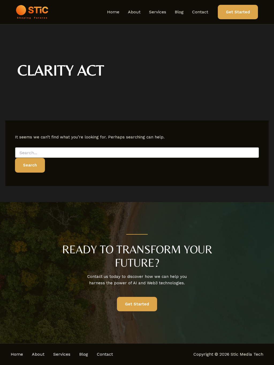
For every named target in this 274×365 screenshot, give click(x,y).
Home (113, 11)
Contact (200, 11)
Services (157, 11)
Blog (179, 11)
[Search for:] (137, 153)
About (134, 11)
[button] (238, 12)
